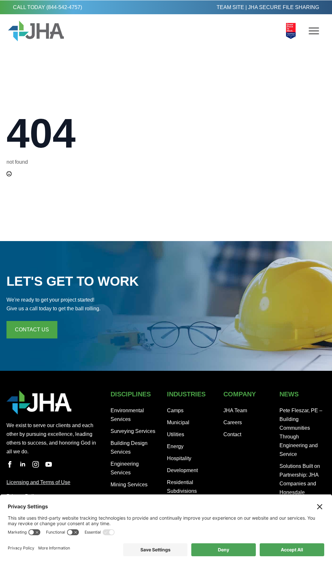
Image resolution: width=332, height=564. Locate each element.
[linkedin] (22, 464)
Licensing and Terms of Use (38, 482)
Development (182, 470)
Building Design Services (129, 447)
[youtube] (48, 464)
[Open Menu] (314, 31)
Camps (175, 410)
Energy (175, 446)
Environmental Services (127, 415)
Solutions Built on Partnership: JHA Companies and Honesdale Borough (299, 483)
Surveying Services (133, 431)
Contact (232, 434)
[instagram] (35, 464)
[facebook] (9, 464)
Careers (232, 422)
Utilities (175, 434)
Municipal (178, 422)
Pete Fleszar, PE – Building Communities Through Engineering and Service (300, 432)
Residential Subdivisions (182, 487)
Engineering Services (125, 468)
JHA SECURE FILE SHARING (283, 7)
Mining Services (129, 484)
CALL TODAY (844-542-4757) (47, 7)
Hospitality (179, 458)
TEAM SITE (230, 7)
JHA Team (235, 410)
